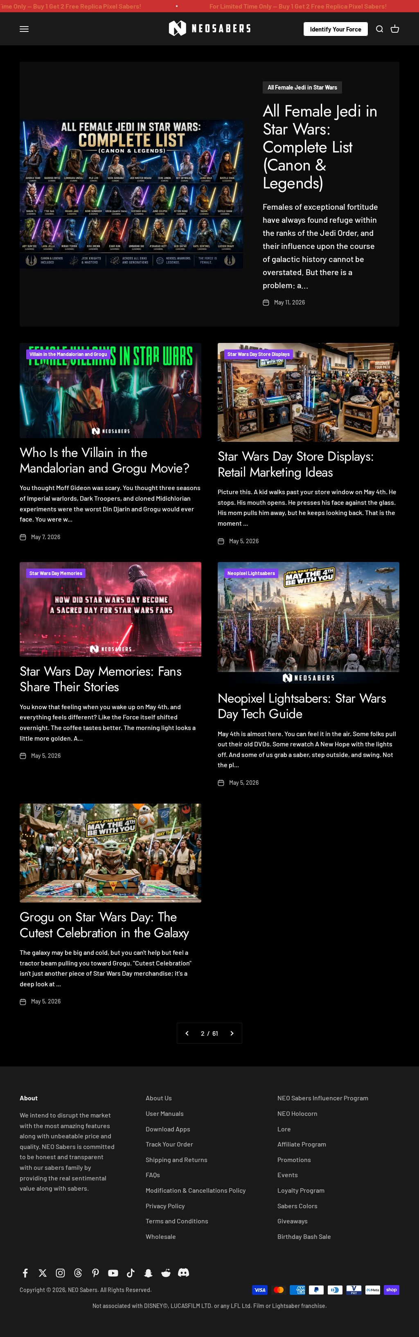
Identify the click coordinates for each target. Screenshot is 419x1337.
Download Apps (168, 1129)
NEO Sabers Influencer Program (322, 1098)
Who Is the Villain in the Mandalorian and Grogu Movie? (104, 460)
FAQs (153, 1174)
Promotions (294, 1159)
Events (287, 1174)
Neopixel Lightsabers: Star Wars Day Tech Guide (302, 706)
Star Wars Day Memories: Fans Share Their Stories (100, 679)
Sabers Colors (297, 1205)
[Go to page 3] (231, 1033)
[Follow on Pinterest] (95, 1273)
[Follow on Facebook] (25, 1273)
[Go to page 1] (187, 1033)
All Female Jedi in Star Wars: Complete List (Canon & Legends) (320, 147)
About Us (159, 1098)
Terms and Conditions (177, 1221)
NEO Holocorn (297, 1113)
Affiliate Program (301, 1144)
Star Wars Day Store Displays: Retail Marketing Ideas (296, 464)
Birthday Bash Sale (304, 1236)
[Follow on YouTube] (113, 1273)
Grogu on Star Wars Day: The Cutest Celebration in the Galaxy (104, 924)
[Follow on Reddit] (165, 1273)
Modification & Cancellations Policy (196, 1190)
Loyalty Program (300, 1190)
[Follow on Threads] (77, 1273)
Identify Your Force (335, 28)
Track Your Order (169, 1144)
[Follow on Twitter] (42, 1273)
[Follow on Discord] (183, 1273)
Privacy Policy (165, 1205)
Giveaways (292, 1221)
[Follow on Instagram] (60, 1273)
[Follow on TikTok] (130, 1273)
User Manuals (165, 1113)
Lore (284, 1129)
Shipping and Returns (176, 1159)
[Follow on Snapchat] (148, 1273)
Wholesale (161, 1236)
